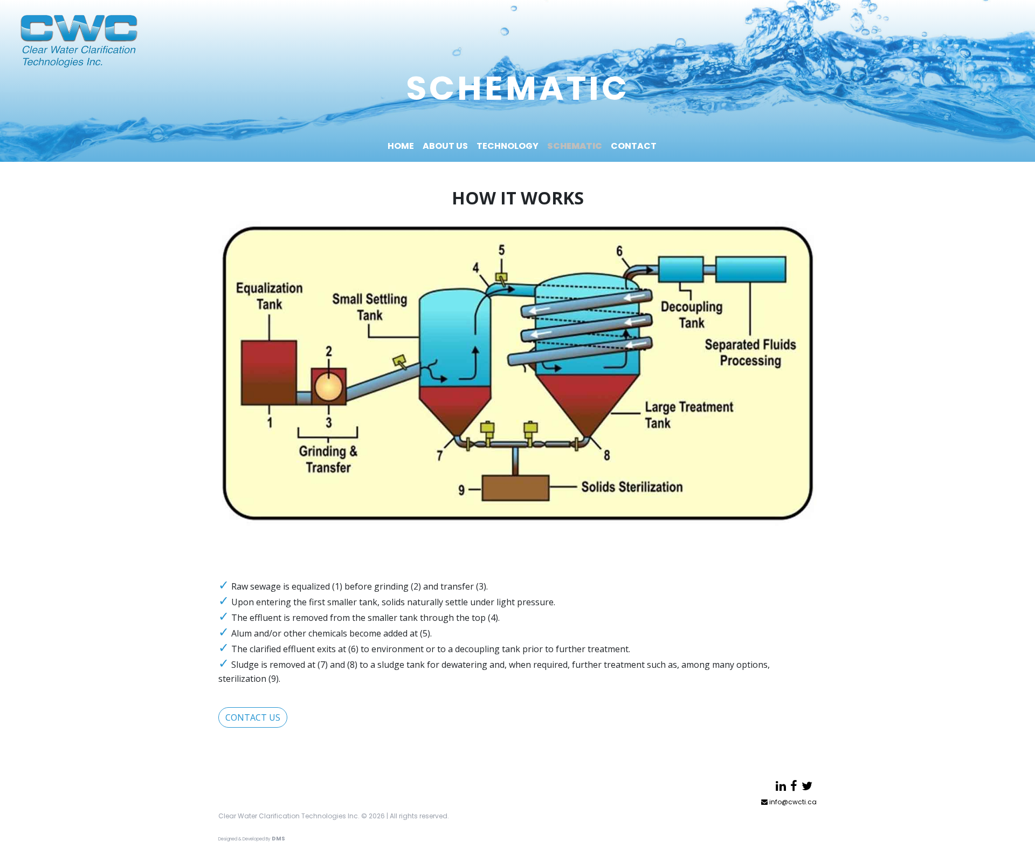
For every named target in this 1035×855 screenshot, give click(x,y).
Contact (634, 146)
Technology (508, 146)
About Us (445, 146)
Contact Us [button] (252, 717)
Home (401, 146)
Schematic (574, 146)
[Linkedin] (781, 786)
